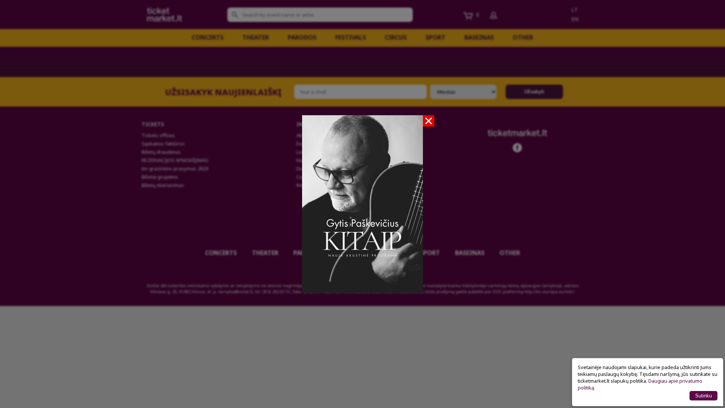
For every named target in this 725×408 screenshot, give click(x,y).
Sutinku (703, 396)
